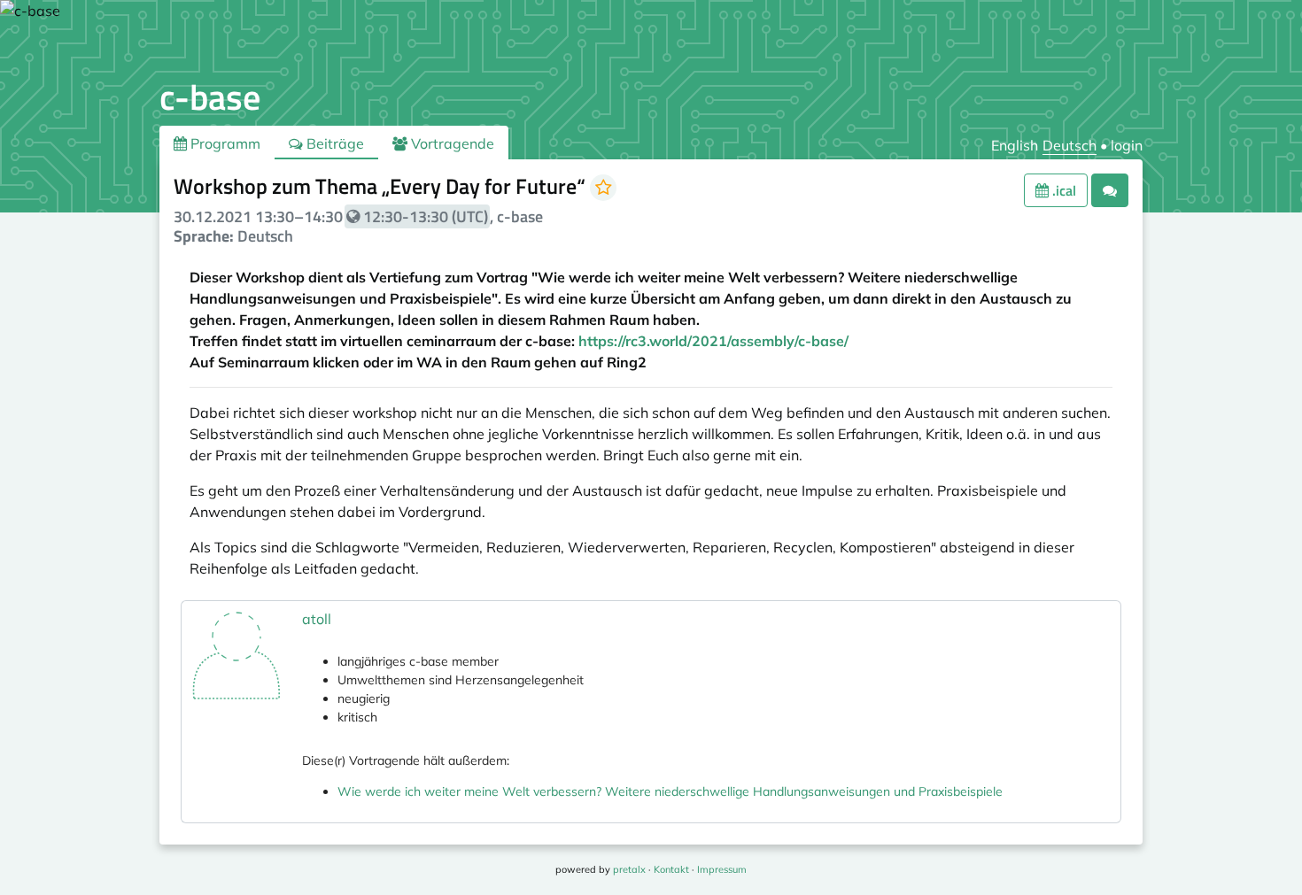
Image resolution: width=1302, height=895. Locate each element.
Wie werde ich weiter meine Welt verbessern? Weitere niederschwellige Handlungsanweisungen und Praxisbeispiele (670, 791)
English (1014, 145)
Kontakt (671, 869)
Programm (223, 143)
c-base (209, 97)
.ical (1062, 190)
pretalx (629, 869)
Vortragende (450, 143)
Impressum (722, 869)
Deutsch (1069, 145)
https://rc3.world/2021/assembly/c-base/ (713, 341)
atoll (316, 619)
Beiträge (333, 143)
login (1127, 145)
